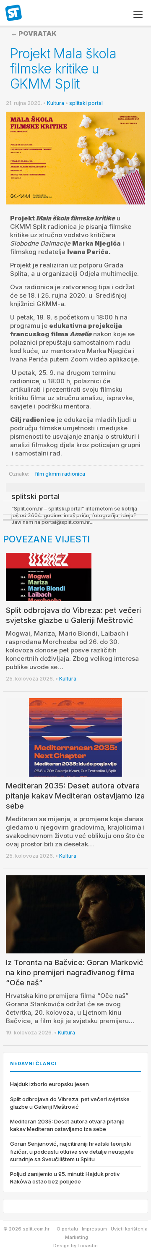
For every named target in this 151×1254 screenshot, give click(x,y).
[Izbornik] (138, 15)
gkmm (53, 474)
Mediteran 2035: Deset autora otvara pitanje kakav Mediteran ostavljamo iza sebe (75, 795)
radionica (73, 474)
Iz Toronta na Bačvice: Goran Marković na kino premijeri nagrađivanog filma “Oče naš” (74, 972)
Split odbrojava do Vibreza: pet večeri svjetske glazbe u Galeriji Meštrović (70, 1103)
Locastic (88, 1246)
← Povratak (34, 33)
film (39, 474)
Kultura (55, 103)
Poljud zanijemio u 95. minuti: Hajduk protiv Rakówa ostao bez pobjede (65, 1177)
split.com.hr (14, 13)
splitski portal (86, 103)
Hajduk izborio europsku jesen (49, 1084)
